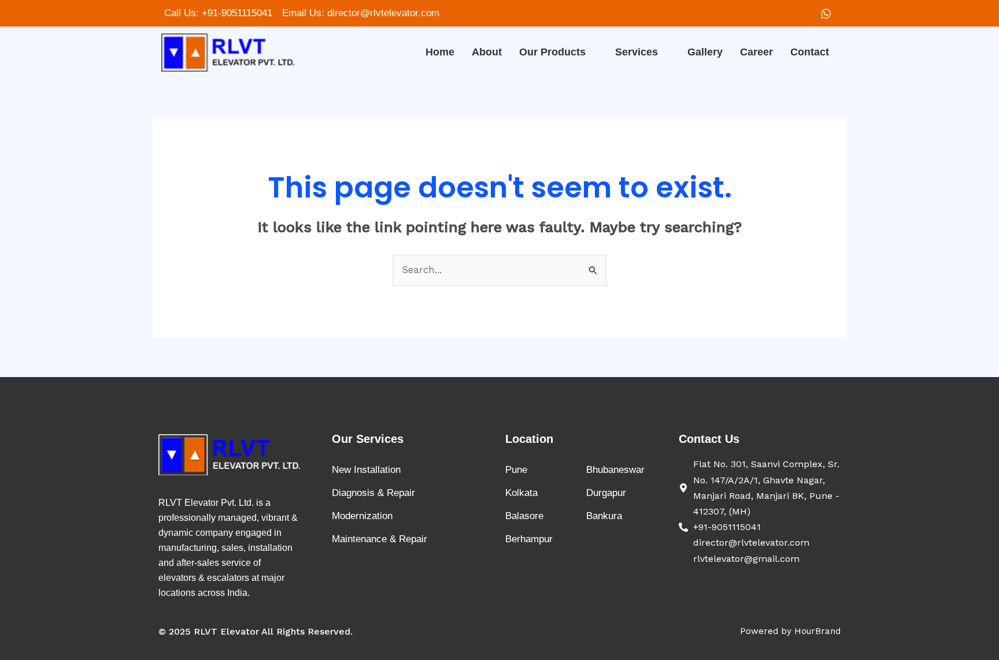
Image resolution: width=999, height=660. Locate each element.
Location (529, 438)
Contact (809, 52)
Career (756, 52)
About (487, 52)
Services (636, 52)
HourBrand (817, 631)
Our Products (552, 52)
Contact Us (709, 438)
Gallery (705, 52)
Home (440, 52)
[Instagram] (825, 13)
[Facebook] (801, 13)
